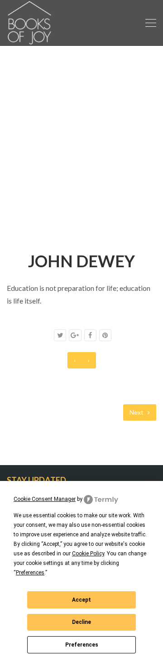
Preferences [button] (30, 572)
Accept (81, 600)
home (40, 217)
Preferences (81, 645)
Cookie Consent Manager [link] (45, 499)
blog (67, 217)
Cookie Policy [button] (88, 553)
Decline (81, 622)
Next (137, 412)
